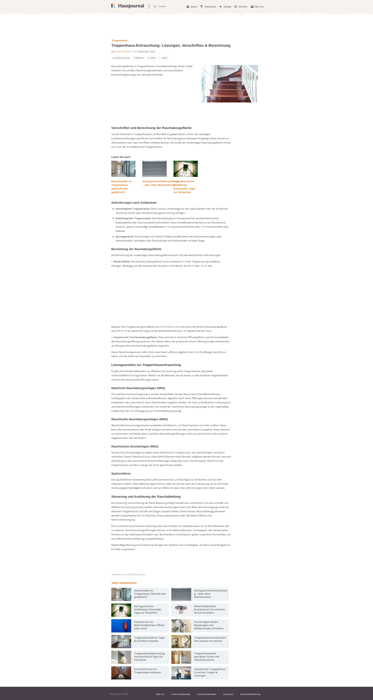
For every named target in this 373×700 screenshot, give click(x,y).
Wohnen (243, 6)
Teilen (152, 57)
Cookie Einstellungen (206, 694)
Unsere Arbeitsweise (180, 694)
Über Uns (259, 6)
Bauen (194, 6)
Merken (140, 57)
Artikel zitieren (122, 57)
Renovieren (210, 6)
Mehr (165, 57)
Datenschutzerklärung (250, 694)
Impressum (228, 694)
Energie (227, 6)
